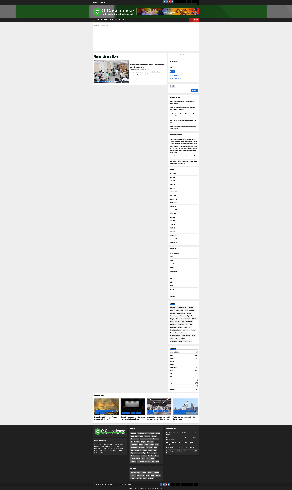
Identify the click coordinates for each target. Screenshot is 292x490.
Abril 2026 (172, 184)
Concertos (179, 316)
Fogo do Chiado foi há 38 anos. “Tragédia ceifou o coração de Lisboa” (105, 418)
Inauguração (189, 321)
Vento (190, 341)
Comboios (172, 313)
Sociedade (172, 296)
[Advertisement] (146, 38)
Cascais (172, 310)
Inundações (173, 324)
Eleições (172, 319)
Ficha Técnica (123, 484)
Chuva (186, 310)
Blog (111, 20)
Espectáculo (179, 319)
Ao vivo (196, 20)
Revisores (183, 333)
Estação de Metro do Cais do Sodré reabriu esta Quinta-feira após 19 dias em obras (158, 418)
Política (171, 285)
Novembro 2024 (173, 242)
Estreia (194, 319)
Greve (182, 321)
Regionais (116, 81)
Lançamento (181, 324)
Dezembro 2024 (173, 239)
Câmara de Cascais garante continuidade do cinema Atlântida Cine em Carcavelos (182, 108)
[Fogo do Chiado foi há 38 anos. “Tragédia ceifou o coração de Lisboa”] (106, 406)
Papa (183, 330)
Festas (172, 321)
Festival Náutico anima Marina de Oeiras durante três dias (184, 418)
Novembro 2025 (173, 203)
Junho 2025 (172, 221)
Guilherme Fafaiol (135, 69)
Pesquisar (172, 86)
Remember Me (175, 68)
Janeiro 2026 (173, 195)
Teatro (176, 338)
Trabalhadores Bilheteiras (176, 341)
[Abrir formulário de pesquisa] (187, 19)
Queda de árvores (174, 333)
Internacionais (173, 271)
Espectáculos (187, 319)
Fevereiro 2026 (173, 192)
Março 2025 (172, 232)
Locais (102, 81)
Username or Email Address (178, 55)
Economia (172, 264)
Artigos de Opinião (174, 253)
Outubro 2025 (173, 206)
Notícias (117, 20)
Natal (190, 327)
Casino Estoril (179, 310)
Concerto (172, 316)
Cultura (97, 81)
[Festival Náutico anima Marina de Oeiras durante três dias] (185, 406)
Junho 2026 (172, 181)
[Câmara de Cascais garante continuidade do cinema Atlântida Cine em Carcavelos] (133, 406)
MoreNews (151, 488)
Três (186, 341)
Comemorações (181, 313)
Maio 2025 (172, 224)
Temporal (182, 338)
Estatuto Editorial (107, 484)
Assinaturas (104, 20)
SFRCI (193, 336)
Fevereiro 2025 (173, 235)
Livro (187, 324)
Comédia (189, 313)
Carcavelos (190, 307)
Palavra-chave (174, 61)
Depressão (189, 316)
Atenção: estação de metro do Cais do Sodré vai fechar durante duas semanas (183, 150)
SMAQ (171, 338)
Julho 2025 (172, 217)
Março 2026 (172, 188)
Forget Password (174, 75)
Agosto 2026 (173, 173)
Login (124, 20)
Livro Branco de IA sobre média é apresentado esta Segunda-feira (111, 71)
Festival (177, 321)
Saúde (171, 293)
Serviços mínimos (186, 336)
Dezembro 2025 (173, 199)
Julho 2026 (172, 177)
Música (185, 327)
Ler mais (134, 79)
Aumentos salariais (181, 307)
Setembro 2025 (173, 210)
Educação (172, 267)
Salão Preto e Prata (175, 336)
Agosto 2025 (173, 213)
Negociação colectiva (175, 330)
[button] (94, 19)
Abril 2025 (172, 228)
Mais (191, 324)
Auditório (172, 307)
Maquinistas (173, 327)
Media (106, 81)
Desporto (172, 260)
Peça (188, 330)
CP (184, 316)
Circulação (192, 310)
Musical (180, 327)
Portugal (193, 330)
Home (97, 20)
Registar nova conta (175, 78)
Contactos (116, 484)
